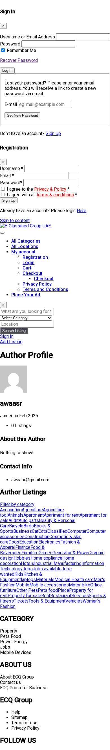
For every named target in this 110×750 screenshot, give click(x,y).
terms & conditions (55, 194)
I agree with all (42, 194)
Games (45, 552)
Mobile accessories (49, 585)
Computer (77, 531)
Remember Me (21, 50)
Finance (22, 547)
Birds (28, 526)
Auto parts (29, 520)
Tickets (21, 601)
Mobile (22, 585)
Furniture (30, 552)
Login (28, 262)
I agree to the (38, 189)
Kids (18, 574)
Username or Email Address (27, 37)
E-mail (11, 104)
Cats (42, 531)
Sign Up (53, 133)
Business (22, 531)
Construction (37, 536)
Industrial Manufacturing (58, 563)
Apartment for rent (62, 515)
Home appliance (46, 558)
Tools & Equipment (46, 601)
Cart (27, 268)
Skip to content (15, 220)
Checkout (32, 273)
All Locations (24, 246)
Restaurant (60, 595)
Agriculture (32, 509)
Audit (13, 520)
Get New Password (22, 115)
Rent (45, 595)
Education (28, 542)
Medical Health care (74, 579)
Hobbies (22, 558)
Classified (57, 531)
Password (10, 44)
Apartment (33, 515)
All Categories (26, 241)
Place (63, 590)
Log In (7, 70)
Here (81, 210)
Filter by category (17, 504)
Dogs (13, 542)
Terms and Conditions (45, 289)
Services (80, 595)
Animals (15, 515)
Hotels (27, 563)
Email (7, 175)
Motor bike (79, 585)
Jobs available (47, 568)
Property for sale (24, 595)
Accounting (11, 509)
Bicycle (16, 526)
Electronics (49, 542)
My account (23, 252)
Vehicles (74, 601)
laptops (28, 579)
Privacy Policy (37, 284)
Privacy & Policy (50, 189)
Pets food (48, 590)
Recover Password (19, 60)
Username (11, 168)
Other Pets (27, 590)
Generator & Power (71, 552)
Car (35, 531)
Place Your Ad (25, 294)
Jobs (28, 568)
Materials (45, 579)
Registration (35, 257)
